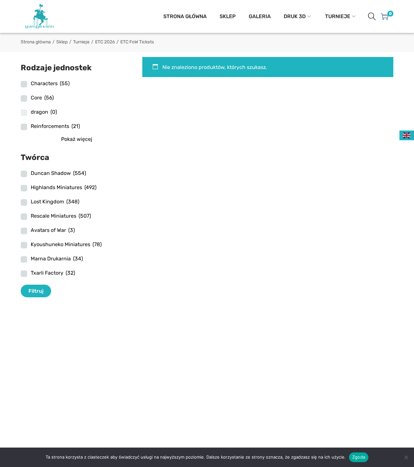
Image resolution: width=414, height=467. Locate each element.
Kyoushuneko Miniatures (66, 244)
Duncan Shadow (58, 173)
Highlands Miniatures (63, 187)
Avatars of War (53, 230)
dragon (44, 112)
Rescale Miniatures (61, 216)
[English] (407, 135)
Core (42, 98)
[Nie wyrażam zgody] (406, 457)
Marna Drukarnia (57, 259)
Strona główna (36, 42)
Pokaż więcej (76, 139)
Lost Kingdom (55, 202)
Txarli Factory (53, 273)
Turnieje (81, 42)
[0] (384, 16)
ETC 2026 (105, 42)
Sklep (62, 42)
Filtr (33, 291)
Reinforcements (55, 126)
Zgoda (358, 457)
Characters (50, 83)
